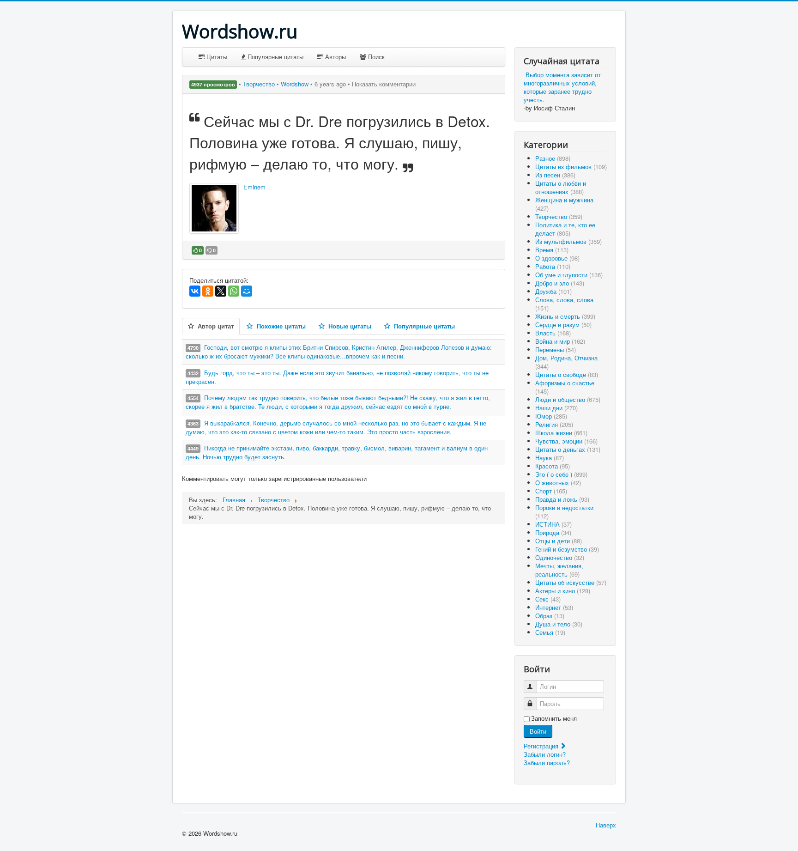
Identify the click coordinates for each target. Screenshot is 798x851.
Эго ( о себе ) (561, 474)
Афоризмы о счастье (564, 386)
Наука (549, 457)
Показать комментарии (384, 83)
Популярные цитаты (274, 56)
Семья (550, 632)
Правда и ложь (562, 499)
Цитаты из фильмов (571, 166)
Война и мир (560, 341)
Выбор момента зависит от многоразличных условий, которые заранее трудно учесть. (562, 87)
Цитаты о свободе (566, 374)
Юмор (551, 416)
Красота (552, 466)
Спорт (551, 490)
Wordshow (294, 83)
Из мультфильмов (568, 241)
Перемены (555, 349)
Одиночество (559, 557)
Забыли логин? (545, 754)
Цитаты (216, 56)
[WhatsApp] (233, 291)
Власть (553, 332)
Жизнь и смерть (565, 316)
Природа (553, 532)
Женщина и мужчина (564, 204)
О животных (558, 482)
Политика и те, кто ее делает (565, 228)
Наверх (606, 825)
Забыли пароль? (547, 762)
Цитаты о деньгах (567, 449)
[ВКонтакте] (194, 291)
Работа (552, 266)
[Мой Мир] (246, 291)
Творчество (260, 83)
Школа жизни (561, 432)
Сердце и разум (563, 324)
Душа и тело (558, 624)
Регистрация (542, 746)
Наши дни (556, 407)
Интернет (554, 607)
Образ (549, 615)
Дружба (553, 291)
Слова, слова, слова (564, 303)
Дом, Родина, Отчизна (566, 362)
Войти (538, 731)
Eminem (254, 186)
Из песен (555, 174)
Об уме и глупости (569, 274)
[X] (220, 291)
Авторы (334, 56)
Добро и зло (559, 283)
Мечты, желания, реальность (559, 569)
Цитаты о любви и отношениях (560, 187)
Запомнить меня (554, 718)
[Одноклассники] (207, 291)
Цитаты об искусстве (570, 582)
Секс (548, 599)
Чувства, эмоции (566, 441)
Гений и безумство (567, 549)
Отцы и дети (558, 540)
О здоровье (557, 258)
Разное (552, 158)
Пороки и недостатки (564, 511)
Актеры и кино (562, 590)
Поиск (375, 56)
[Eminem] (214, 208)
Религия (554, 424)
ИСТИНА (553, 524)
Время (551, 249)
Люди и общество (567, 399)
